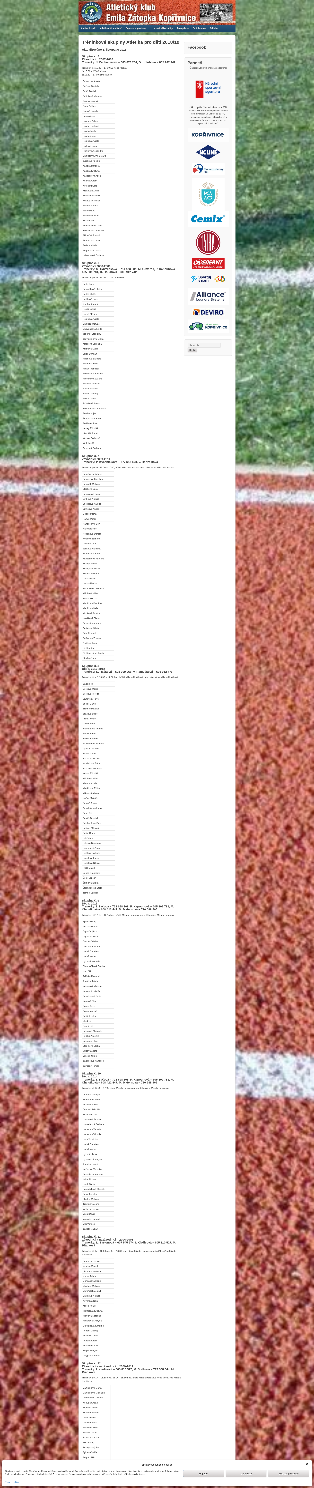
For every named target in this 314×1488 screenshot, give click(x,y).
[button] (307, 1465)
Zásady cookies (12, 1482)
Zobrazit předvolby (289, 1473)
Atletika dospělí (88, 28)
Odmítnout (246, 1473)
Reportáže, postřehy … (137, 28)
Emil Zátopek (199, 28)
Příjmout (203, 1473)
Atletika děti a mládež (111, 28)
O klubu (214, 28)
